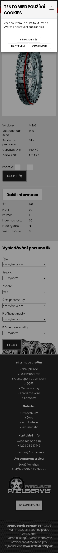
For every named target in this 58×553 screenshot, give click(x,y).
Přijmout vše (28, 39)
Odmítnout (39, 46)
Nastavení (18, 46)
